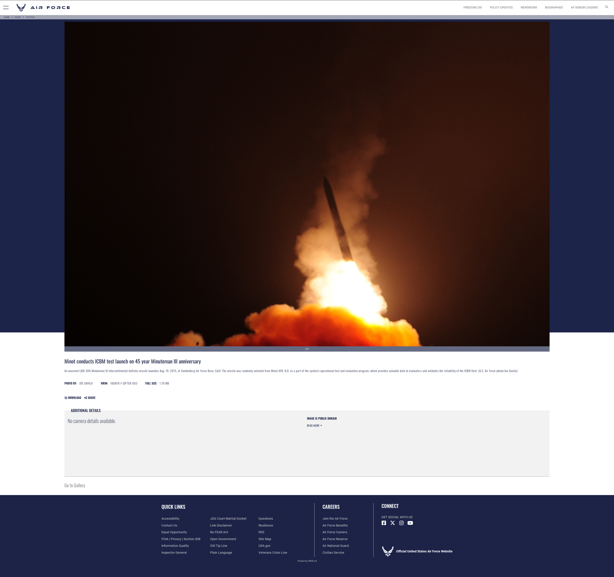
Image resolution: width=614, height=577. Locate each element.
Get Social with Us (397, 517)
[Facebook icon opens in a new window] (384, 523)
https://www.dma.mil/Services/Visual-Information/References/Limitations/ (408, 437)
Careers (331, 506)
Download (74, 398)
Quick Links (173, 506)
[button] (5, 7)
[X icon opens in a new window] (392, 523)
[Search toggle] (606, 7)
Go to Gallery (74, 485)
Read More (313, 425)
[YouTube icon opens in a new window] (410, 523)
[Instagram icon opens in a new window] (401, 523)
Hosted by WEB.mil (307, 561)
